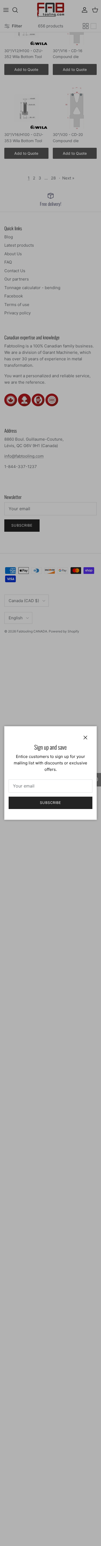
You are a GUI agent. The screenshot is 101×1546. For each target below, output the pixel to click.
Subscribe (50, 802)
